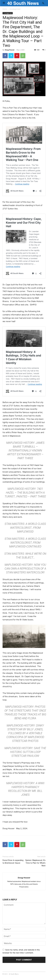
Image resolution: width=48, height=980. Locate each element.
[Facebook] (5, 55)
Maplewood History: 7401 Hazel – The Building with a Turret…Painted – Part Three (25, 492)
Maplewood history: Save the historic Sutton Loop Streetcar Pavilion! (25, 752)
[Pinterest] (16, 55)
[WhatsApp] (22, 55)
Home (5, 9)
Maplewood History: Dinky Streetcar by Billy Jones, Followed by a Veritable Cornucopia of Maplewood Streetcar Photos (25, 733)
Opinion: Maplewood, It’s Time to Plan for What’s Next (35, 863)
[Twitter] (11, 55)
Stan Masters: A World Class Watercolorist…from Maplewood (25, 527)
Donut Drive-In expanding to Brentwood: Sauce (13, 861)
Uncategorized (14, 9)
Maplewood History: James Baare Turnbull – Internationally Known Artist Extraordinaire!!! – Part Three (25, 450)
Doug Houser (9, 50)
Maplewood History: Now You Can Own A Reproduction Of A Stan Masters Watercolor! (25, 568)
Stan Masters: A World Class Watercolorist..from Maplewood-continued (25, 542)
